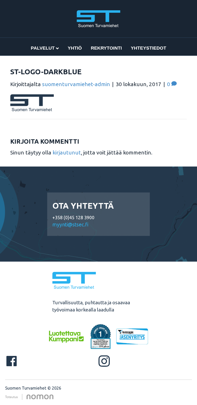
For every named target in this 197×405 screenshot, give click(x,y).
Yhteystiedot (148, 48)
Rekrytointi (106, 48)
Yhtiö (75, 48)
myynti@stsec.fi (70, 224)
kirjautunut (67, 152)
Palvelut (43, 48)
